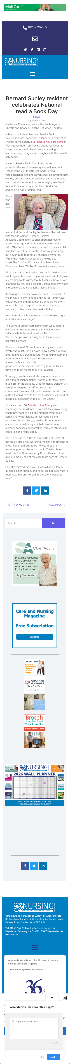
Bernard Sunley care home (48, 141)
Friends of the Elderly (40, 405)
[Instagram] (44, 49)
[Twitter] (25, 49)
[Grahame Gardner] (34, 691)
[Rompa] (34, 584)
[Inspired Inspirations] (34, 747)
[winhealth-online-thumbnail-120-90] (34, 674)
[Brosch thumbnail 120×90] (34, 729)
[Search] (53, 523)
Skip (42, 1056)
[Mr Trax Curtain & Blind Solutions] (34, 709)
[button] (64, 998)
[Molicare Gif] (35, 10)
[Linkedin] (38, 49)
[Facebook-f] (32, 49)
